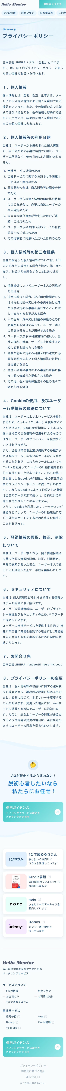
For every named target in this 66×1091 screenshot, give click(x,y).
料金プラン (27, 13)
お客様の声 (46, 13)
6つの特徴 (10, 13)
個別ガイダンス (52, 4)
